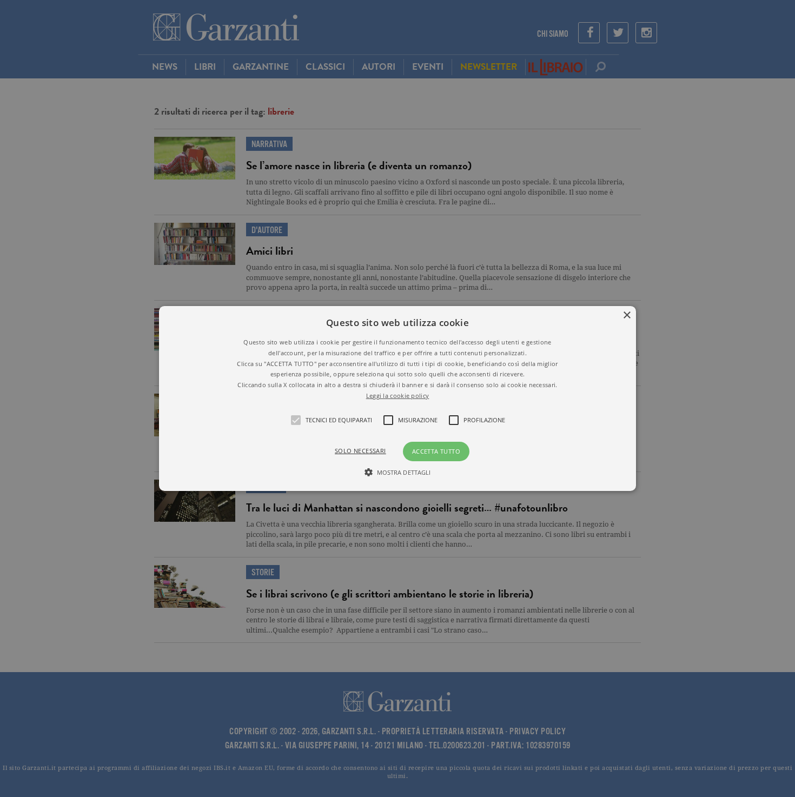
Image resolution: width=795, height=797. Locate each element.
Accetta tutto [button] (436, 451)
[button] (397, 398)
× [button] (626, 315)
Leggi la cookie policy (397, 395)
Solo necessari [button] (360, 451)
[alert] (397, 398)
